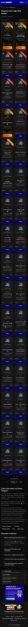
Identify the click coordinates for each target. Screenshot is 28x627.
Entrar (7, 47)
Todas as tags (20, 528)
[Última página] (21, 482)
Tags (6, 7)
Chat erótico (16, 526)
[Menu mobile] (26, 2)
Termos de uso (18, 616)
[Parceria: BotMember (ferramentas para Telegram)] (14, 593)
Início (2, 7)
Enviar (21, 2)
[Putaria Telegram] (6, 2)
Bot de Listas (14, 620)
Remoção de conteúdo (20, 618)
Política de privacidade (7, 618)
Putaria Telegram (16, 625)
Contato (8, 616)
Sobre (12, 616)
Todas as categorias (6, 526)
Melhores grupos (6, 528)
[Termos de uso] (14, 607)
